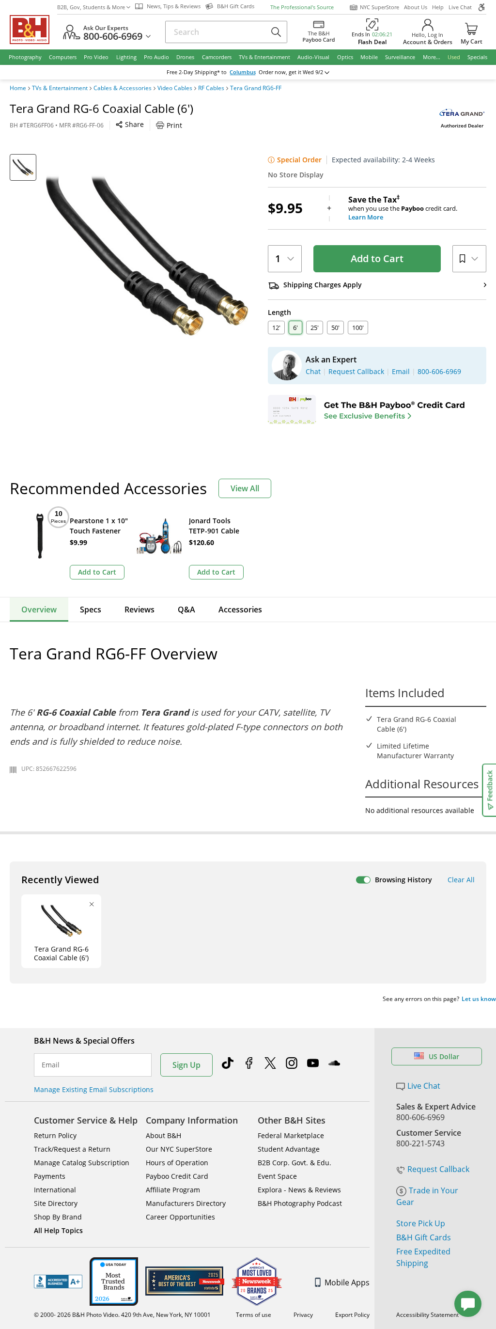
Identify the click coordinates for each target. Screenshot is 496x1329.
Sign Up (186, 1065)
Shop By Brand (58, 1216)
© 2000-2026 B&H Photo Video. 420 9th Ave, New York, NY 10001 (122, 1315)
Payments (49, 1176)
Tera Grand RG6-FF (255, 88)
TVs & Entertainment (60, 88)
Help (438, 7)
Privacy (303, 1315)
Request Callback (438, 1169)
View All (245, 488)
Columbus (243, 72)
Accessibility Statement (427, 1315)
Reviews (139, 609)
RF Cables (211, 88)
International (55, 1189)
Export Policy (352, 1315)
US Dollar (444, 1056)
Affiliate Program (173, 1189)
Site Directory (56, 1203)
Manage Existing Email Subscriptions (94, 1089)
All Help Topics (58, 1230)
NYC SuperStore (379, 7)
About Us (415, 7)
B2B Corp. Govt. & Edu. (294, 1162)
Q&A (186, 609)
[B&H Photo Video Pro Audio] (33, 29)
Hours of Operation (177, 1162)
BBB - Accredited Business (58, 1281)
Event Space (277, 1176)
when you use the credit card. (402, 208)
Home (18, 88)
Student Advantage (289, 1149)
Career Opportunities (180, 1216)
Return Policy (55, 1135)
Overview (39, 609)
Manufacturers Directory (186, 1203)
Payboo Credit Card (177, 1176)
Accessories (240, 609)
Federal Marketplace (291, 1135)
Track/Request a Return (72, 1149)
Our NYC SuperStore (179, 1149)
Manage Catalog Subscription (81, 1162)
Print (174, 125)
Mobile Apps (347, 1282)
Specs (90, 609)
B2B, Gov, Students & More (91, 7)
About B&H (163, 1135)
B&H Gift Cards (423, 1237)
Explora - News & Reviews (299, 1189)
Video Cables (174, 88)
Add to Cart (377, 258)
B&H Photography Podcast (300, 1203)
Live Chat (460, 7)
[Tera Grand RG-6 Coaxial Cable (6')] (147, 255)
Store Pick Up (420, 1223)
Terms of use (253, 1315)
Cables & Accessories (122, 88)
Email (51, 1065)
